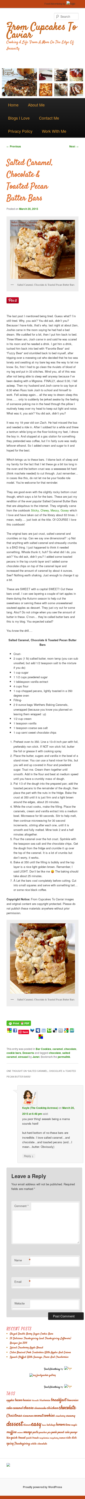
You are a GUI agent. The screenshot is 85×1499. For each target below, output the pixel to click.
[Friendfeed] (43, 1032)
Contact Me (49, 118)
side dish (71, 1438)
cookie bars (14, 1053)
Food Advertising (53, 3)
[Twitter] (32, 1032)
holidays (51, 1425)
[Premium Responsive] (40, 1038)
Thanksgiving (22, 1444)
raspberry (54, 1438)
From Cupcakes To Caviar (41, 31)
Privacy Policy (20, 131)
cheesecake (40, 1408)
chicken (52, 1408)
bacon (18, 1400)
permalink (64, 1057)
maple (74, 1425)
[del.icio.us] (55, 1032)
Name (22, 1260)
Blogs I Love (19, 118)
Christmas (14, 1416)
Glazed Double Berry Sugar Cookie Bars (31, 1334)
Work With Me (54, 131)
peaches (43, 1432)
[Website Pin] (9, 1032)
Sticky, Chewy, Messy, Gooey (50, 510)
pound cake (64, 1432)
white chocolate (39, 1444)
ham (44, 1425)
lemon (60, 1425)
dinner (27, 1425)
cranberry (60, 1416)
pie (49, 1432)
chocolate (70, 1049)
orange (28, 1432)
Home (13, 105)
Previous (14, 146)
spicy (10, 1443)
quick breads (32, 1438)
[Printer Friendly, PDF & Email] (19, 1022)
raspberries (44, 1438)
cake (9, 1408)
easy (36, 1424)
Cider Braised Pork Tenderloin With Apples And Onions (40, 1352)
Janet (35, 1057)
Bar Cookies (43, 1049)
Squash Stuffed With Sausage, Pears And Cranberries (39, 1357)
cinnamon (28, 1416)
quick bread (18, 1437)
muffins (12, 1432)
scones (62, 1438)
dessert (15, 1424)
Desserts (28, 1053)
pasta (36, 1432)
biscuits (35, 1400)
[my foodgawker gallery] (42, 1375)
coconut (38, 1415)
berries (27, 1400)
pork (54, 1432)
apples (10, 1400)
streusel (23, 1057)
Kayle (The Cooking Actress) (40, 1108)
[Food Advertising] (8, 1465)
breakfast (58, 1400)
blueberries (44, 1400)
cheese (29, 1408)
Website (19, 1303)
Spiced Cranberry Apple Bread (26, 1348)
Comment (21, 1206)
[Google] (66, 1032)
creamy (70, 1415)
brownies (72, 1400)
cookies (49, 1416)
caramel (58, 1049)
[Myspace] (38, 1032)
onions (20, 1432)
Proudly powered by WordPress (42, 1487)
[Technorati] (49, 1032)
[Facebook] (15, 1032)
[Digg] (60, 1032)
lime (68, 1425)
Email (22, 1281)
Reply (29, 1156)
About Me (36, 105)
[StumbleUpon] (72, 1032)
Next (73, 146)
